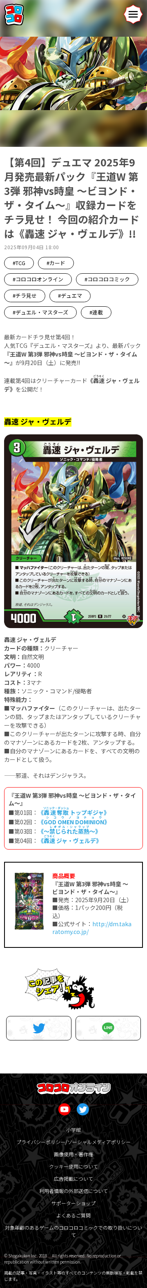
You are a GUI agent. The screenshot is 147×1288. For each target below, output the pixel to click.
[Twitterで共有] (38, 1028)
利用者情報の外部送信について (73, 1190)
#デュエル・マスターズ (40, 312)
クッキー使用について (73, 1166)
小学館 (73, 1129)
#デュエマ (70, 295)
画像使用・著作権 (73, 1154)
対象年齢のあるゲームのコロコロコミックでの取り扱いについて (73, 1231)
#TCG (19, 263)
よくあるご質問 (73, 1215)
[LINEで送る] (108, 1028)
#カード (56, 263)
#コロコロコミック (107, 279)
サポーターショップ (73, 1202)
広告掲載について (73, 1178)
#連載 (96, 312)
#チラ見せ (25, 295)
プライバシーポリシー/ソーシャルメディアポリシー (73, 1141)
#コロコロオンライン (38, 279)
